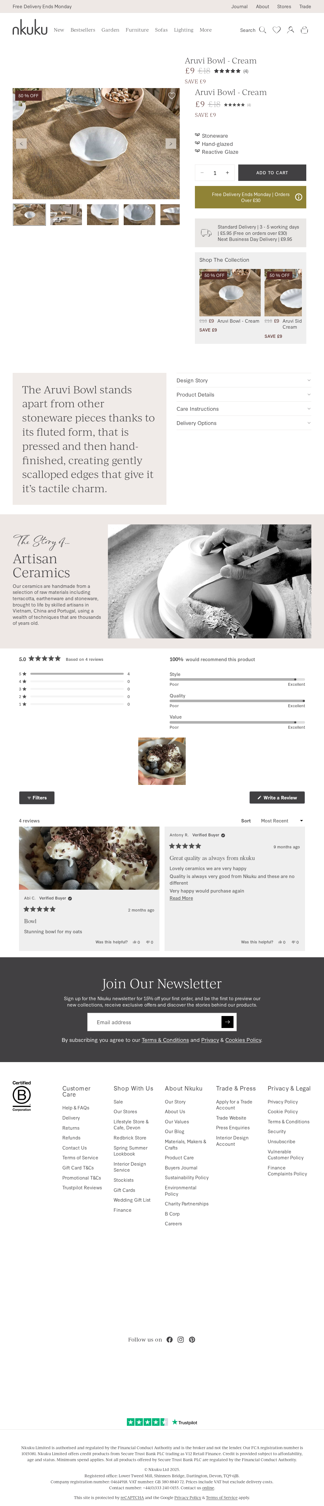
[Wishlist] (277, 30)
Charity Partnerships (187, 1203)
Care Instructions (198, 408)
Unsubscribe (282, 1141)
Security (277, 1131)
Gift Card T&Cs (78, 1167)
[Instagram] (180, 1339)
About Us (175, 1111)
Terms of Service (80, 1157)
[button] (237, 104)
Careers (173, 1223)
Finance (123, 1209)
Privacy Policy (283, 1101)
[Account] (290, 30)
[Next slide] (170, 143)
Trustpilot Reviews (82, 1187)
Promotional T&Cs (81, 1177)
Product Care (179, 1157)
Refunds (71, 1137)
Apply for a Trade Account (234, 1104)
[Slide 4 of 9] (139, 214)
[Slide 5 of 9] (176, 214)
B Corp (172, 1213)
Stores (284, 6)
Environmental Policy (180, 1190)
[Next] (297, 888)
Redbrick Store (130, 1137)
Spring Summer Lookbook (130, 1150)
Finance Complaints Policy (287, 1170)
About (262, 6)
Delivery (71, 1117)
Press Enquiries (233, 1127)
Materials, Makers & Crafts (185, 1144)
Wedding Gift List (132, 1199)
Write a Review (283, 799)
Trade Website (231, 1117)
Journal (239, 6)
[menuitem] (205, 30)
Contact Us (74, 1147)
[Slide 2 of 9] (66, 214)
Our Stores (125, 1111)
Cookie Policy (283, 1111)
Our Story (175, 1101)
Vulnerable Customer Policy (285, 1154)
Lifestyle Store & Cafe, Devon (131, 1124)
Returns (70, 1127)
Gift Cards (124, 1189)
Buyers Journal (181, 1167)
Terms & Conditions (165, 1039)
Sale (118, 1101)
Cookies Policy (243, 1039)
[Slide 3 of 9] (103, 214)
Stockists (124, 1179)
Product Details (195, 394)
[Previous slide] (21, 143)
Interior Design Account (232, 1140)
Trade (305, 6)
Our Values (177, 1121)
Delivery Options (196, 422)
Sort (246, 820)
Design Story (192, 380)
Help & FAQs (75, 1107)
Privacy (210, 1039)
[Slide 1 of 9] (29, 214)
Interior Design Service (130, 1166)
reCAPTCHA (132, 1497)
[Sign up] (227, 1022)
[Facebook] (169, 1339)
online (208, 1487)
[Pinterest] (192, 1339)
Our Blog (174, 1131)
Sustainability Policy (187, 1177)
